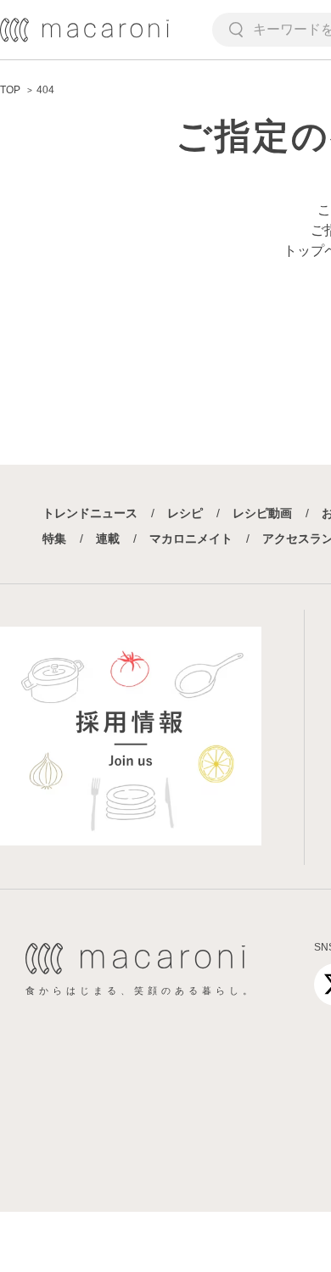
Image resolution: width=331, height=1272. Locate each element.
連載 (108, 538)
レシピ (185, 513)
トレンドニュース (89, 513)
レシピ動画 (262, 513)
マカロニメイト (191, 538)
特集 (54, 538)
